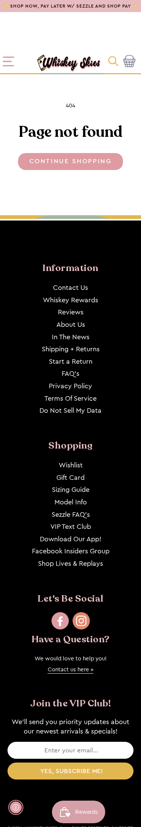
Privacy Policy (70, 386)
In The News (70, 337)
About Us (70, 324)
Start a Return (70, 361)
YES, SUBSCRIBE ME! (71, 771)
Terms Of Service (70, 398)
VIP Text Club (70, 526)
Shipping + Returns (71, 349)
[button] (114, 61)
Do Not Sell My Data (70, 410)
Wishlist (71, 465)
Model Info (71, 502)
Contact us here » (71, 669)
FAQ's (70, 373)
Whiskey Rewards (70, 300)
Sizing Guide (70, 490)
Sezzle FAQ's (71, 514)
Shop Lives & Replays (70, 563)
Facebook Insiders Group (70, 551)
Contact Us (70, 288)
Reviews (70, 312)
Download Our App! (70, 539)
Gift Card (70, 477)
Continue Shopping (70, 161)
